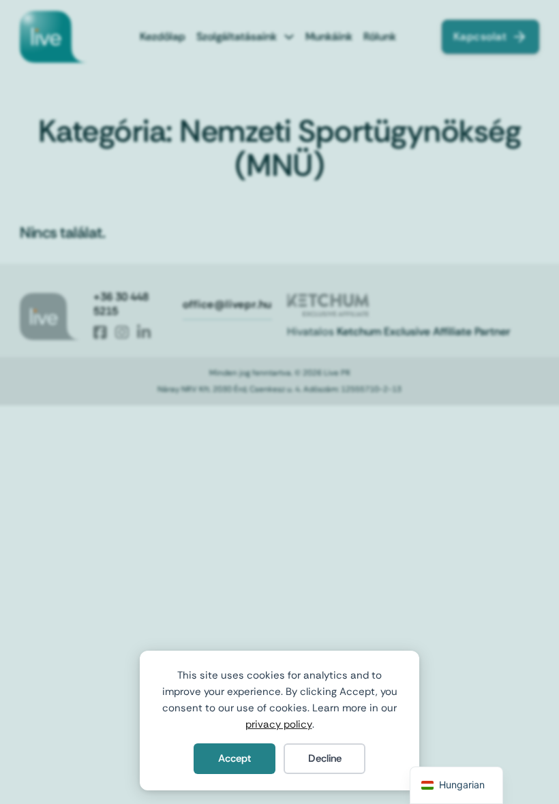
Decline (325, 758)
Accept (234, 758)
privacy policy (278, 724)
